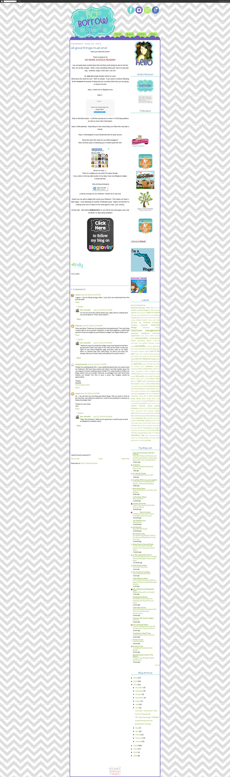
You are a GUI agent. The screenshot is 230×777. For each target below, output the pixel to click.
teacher (140, 423)
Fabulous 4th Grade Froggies (143, 618)
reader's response (138, 406)
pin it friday (148, 396)
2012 (135, 745)
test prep (134, 428)
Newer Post (75, 459)
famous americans (154, 354)
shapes (157, 411)
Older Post (125, 459)
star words (156, 418)
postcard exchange (141, 401)
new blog (149, 386)
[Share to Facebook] (77, 274)
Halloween (149, 366)
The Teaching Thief (82, 385)
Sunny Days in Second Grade (143, 544)
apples (158, 310)
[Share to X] (75, 274)
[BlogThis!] (73, 274)
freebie (136, 361)
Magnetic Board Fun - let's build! (144, 592)
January (138, 741)
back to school (153, 312)
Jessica (77, 295)
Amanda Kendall (81, 364)
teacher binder (147, 423)
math (139, 381)
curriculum (149, 346)
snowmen (137, 415)
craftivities (151, 343)
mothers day (143, 384)
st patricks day (140, 418)
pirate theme (136, 398)
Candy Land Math (154, 320)
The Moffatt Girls (139, 521)
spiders (147, 415)
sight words (135, 413)
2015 (135, 678)
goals (144, 364)
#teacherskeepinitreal (138, 305)
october (148, 391)
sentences (151, 411)
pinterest (157, 396)
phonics (141, 396)
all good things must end (143, 720)
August (138, 701)
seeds (145, 411)
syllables (147, 420)
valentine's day (137, 435)
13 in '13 (157, 307)
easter (136, 351)
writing (148, 440)
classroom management (145, 330)
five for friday (142, 358)
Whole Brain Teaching (143, 724)
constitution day (136, 343)
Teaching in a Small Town (142, 633)
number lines (151, 388)
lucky (146, 376)
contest (144, 343)
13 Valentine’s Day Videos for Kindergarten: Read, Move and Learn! (143, 601)
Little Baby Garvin (139, 608)
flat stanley (152, 359)
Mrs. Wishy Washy (154, 384)
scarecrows (139, 411)
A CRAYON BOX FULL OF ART (143, 475)
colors (152, 335)
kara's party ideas (139, 488)
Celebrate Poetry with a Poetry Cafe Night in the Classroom (143, 515)
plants (154, 398)
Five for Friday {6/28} (142, 714)
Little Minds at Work (140, 578)
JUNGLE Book (135, 374)
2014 (135, 681)
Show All (157, 665)
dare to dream (135, 349)
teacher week (156, 423)
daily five (156, 346)
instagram (153, 371)
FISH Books (156, 356)
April (137, 731)
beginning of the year (147, 315)
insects (147, 371)
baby (138, 312)
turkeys (157, 433)
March (137, 735)
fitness (133, 359)
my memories (134, 386)
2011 (135, 749)
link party (140, 376)
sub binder (140, 420)
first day (149, 356)
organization (155, 391)
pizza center (146, 398)
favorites (136, 356)
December (139, 688)
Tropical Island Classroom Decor (144, 635)
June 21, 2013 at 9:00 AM (102, 343)
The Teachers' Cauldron (141, 572)
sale (154, 408)
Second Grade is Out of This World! (143, 655)
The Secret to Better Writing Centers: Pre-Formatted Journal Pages (143, 548)
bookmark (149, 317)
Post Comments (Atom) (89, 463)
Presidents (151, 401)
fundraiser (145, 361)
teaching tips (135, 425)
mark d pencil (145, 379)
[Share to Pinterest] (79, 274)
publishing (137, 403)
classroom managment (140, 333)
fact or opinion (143, 354)
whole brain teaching (137, 438)
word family (152, 438)
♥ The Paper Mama (139, 497)
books (154, 317)
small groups (143, 413)
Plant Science (137, 522)
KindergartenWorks (140, 597)
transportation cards (144, 433)
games (150, 361)
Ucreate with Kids (139, 504)
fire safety (143, 356)
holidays (150, 369)
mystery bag (142, 386)
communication (141, 338)
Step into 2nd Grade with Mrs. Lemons (144, 453)
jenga (158, 371)
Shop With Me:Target (140, 529)
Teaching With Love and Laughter (145, 480)
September (139, 698)
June (137, 708)
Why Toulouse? (138, 499)
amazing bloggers (143, 310)
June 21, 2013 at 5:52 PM (97, 364)
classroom (144, 325)
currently (140, 345)
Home (100, 459)
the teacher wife (139, 534)
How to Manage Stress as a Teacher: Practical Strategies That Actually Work (145, 558)
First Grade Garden (140, 565)
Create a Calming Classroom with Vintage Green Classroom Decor (144, 627)
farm (132, 356)
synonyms (154, 420)
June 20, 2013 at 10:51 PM (91, 295)
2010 (135, 752)
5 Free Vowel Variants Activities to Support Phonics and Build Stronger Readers (145, 582)
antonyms (152, 310)
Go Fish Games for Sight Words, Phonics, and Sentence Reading (143, 482)
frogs (140, 361)
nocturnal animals (137, 388)
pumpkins (144, 403)
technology (156, 425)
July (137, 704)
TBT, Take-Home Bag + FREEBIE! (147, 717)
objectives (138, 391)
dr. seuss (153, 349)
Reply (77, 302)
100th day (149, 307)
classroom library (151, 327)
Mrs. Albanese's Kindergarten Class (143, 589)
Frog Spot (136, 465)
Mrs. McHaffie (85, 310)
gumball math (139, 366)
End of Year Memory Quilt (141, 574)
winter (146, 438)
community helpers (144, 341)
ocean (143, 391)
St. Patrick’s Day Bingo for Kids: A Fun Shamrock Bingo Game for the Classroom (144, 537)
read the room (155, 403)
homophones (140, 371)
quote (149, 403)
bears (135, 315)
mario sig (136, 620)
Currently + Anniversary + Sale (146, 711)
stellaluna (133, 420)
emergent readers (143, 351)
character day (136, 322)
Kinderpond (137, 527)
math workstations (148, 381)
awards (133, 313)
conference (156, 341)
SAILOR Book (149, 408)
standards (150, 418)
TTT (153, 433)
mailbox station (135, 379)
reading (149, 406)
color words (145, 335)
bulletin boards (141, 320)
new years (156, 386)
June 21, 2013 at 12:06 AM (92, 326)
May (137, 728)
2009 (135, 756)
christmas (146, 322)
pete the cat (149, 393)
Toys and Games (138, 641)
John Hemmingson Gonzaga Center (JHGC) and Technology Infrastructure (145, 611)
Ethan (137, 354)
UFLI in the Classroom (140, 567)
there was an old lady (145, 430)
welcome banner (155, 435)
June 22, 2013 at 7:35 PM (90, 393)
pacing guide (134, 393)
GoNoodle (149, 364)
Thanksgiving (147, 428)
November (139, 691)
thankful (139, 428)
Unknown (78, 326)
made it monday (154, 376)
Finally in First (138, 646)
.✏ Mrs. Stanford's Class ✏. (142, 555)
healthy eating (142, 369)
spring (152, 416)
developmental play (144, 349)
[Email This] (72, 274)
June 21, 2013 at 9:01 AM (102, 310)
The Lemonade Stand (140, 625)
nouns (144, 388)
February (138, 738)
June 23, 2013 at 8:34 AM (102, 416)
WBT (147, 435)
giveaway (138, 363)
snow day (150, 413)
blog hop (142, 317)
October (138, 694)
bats (132, 315)
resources (142, 408)
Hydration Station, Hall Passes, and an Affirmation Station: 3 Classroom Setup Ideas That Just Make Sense (145, 458)
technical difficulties (146, 425)
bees (139, 315)
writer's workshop (139, 440)
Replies (80, 307)
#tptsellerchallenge (138, 308)
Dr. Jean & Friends (139, 473)
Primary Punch (138, 640)
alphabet (134, 310)
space (143, 415)
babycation (143, 312)
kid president (144, 374)
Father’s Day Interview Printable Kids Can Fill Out (144, 506)
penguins (142, 393)
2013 (135, 685)
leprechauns (152, 374)
